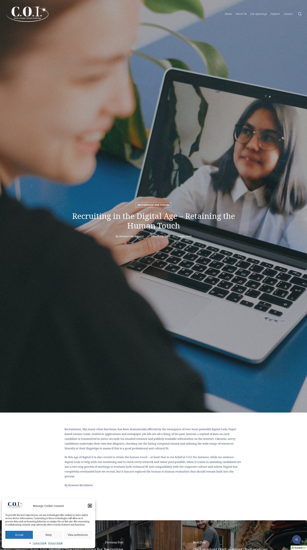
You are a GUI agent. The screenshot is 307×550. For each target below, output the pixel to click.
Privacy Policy (55, 543)
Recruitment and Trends (153, 204)
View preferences (78, 534)
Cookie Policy (39, 543)
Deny (48, 534)
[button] (90, 506)
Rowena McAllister (131, 236)
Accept (19, 534)
